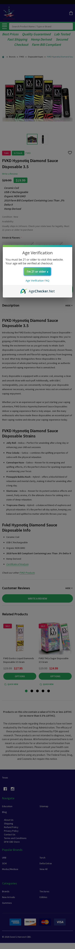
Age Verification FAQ (37, 280)
